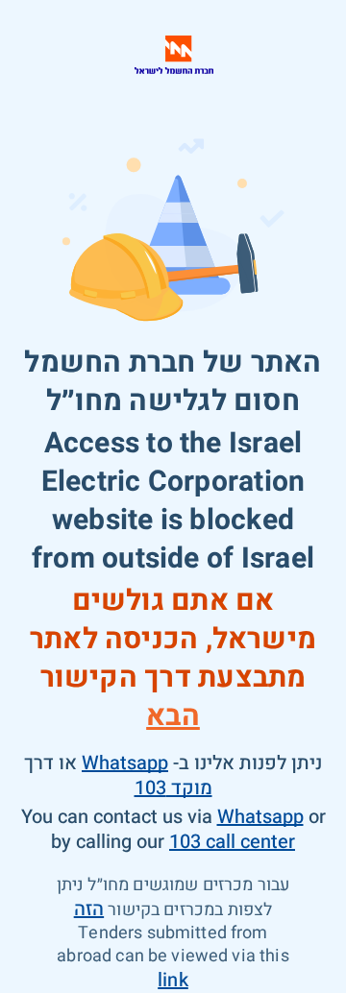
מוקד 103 (173, 788)
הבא (173, 716)
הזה (89, 909)
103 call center (232, 842)
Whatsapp (125, 763)
